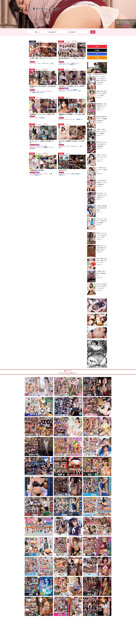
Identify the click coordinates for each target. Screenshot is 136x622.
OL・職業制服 (33, 92)
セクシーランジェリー (72, 90)
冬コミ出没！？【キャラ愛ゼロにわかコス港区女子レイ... (101, 195)
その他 (97, 57)
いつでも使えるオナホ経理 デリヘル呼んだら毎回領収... (101, 182)
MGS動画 (97, 50)
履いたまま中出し (40, 92)
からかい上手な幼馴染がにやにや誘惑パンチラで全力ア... (101, 286)
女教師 (79, 90)
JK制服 (72, 63)
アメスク (77, 63)
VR (97, 54)
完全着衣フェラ (73, 64)
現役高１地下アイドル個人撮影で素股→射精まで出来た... (101, 248)
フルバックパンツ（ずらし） (35, 63)
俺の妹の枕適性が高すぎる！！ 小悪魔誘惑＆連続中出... (101, 119)
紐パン (81, 146)
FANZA (97, 46)
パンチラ (32, 174)
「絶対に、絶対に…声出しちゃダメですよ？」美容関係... (101, 131)
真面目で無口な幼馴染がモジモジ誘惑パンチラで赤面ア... (101, 93)
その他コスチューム (46, 63)
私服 (52, 63)
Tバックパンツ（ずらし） (35, 91)
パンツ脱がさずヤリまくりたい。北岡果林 (101, 170)
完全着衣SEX (42, 117)
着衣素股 (66, 88)
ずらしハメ (32, 62)
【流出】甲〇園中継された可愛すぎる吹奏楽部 (101, 208)
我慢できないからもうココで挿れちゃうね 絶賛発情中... (101, 144)
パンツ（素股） (44, 146)
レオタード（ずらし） (34, 117)
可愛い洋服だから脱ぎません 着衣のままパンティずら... (101, 261)
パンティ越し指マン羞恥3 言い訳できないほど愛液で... (101, 80)
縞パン (60, 147)
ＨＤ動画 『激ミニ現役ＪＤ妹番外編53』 (101, 273)
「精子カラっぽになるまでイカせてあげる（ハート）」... (101, 157)
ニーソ (67, 64)
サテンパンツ (61, 64)
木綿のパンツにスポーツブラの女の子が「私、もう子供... (101, 235)
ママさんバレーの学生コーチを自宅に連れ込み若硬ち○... (101, 221)
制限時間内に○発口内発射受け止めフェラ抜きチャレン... (101, 106)
